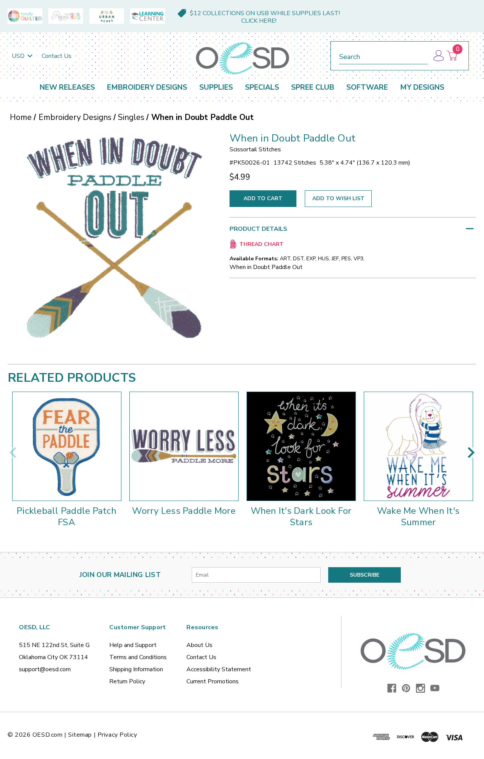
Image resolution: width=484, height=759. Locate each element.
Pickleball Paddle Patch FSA (66, 516)
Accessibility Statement (218, 669)
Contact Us (56, 56)
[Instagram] (420, 688)
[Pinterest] (406, 688)
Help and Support (133, 645)
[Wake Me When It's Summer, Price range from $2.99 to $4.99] (418, 446)
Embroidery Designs (147, 87)
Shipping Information (136, 669)
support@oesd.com (45, 669)
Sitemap (80, 735)
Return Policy (127, 681)
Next (471, 452)
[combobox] (383, 55)
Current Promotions (212, 681)
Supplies (216, 87)
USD (19, 56)
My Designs (422, 87)
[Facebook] (391, 688)
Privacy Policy (117, 735)
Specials (262, 87)
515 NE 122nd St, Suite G (54, 645)
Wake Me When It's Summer (418, 516)
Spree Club (312, 87)
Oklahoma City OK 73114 (53, 657)
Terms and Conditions (138, 657)
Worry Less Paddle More (184, 510)
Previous (13, 452)
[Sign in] (438, 56)
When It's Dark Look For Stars (301, 516)
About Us (199, 645)
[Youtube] (434, 688)
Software (367, 87)
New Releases (67, 87)
